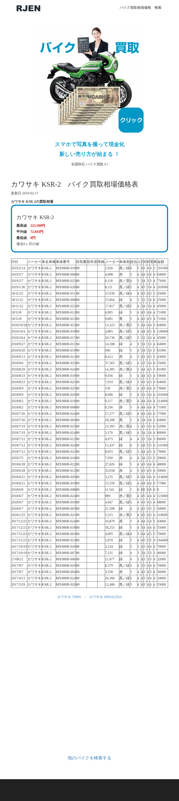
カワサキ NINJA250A (105, 597)
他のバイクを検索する (89, 757)
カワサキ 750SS (69, 597)
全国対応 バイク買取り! (89, 153)
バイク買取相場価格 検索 (141, 7)
